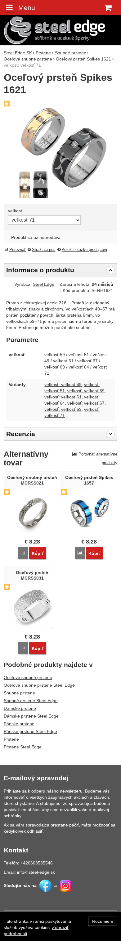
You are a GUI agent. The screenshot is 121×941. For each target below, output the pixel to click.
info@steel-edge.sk (36, 872)
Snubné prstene (19, 692)
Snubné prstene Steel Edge (31, 700)
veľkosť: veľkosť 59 (86, 390)
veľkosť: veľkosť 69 (63, 409)
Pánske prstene (19, 723)
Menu (26, 7)
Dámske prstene (20, 708)
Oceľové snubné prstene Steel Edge (39, 685)
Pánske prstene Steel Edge (30, 731)
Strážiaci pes (44, 250)
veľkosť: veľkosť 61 (63, 396)
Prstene (11, 739)
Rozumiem (102, 921)
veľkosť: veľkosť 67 (86, 403)
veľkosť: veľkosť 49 (63, 384)
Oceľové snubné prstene (28, 677)
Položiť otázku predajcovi (84, 250)
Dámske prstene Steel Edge (31, 716)
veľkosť (15, 210)
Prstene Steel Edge (23, 746)
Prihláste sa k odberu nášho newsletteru (43, 791)
